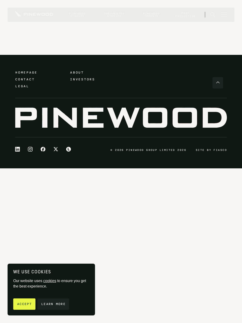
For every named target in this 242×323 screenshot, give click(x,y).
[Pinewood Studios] (34, 14)
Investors (82, 79)
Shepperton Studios (114, 14)
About (77, 72)
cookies (49, 281)
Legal (22, 86)
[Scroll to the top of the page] (217, 82)
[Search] (213, 14)
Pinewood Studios (77, 14)
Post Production (185, 14)
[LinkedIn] (17, 149)
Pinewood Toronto (151, 14)
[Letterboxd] (68, 149)
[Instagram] (30, 149)
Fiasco (220, 150)
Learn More (53, 304)
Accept (24, 304)
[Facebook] (43, 149)
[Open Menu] (224, 15)
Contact (25, 79)
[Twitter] (55, 149)
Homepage (26, 72)
